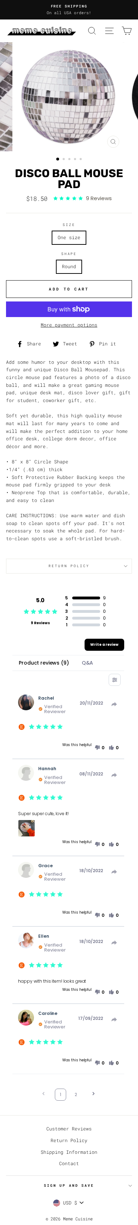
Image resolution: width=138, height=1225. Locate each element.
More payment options (69, 325)
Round (69, 266)
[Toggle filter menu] (115, 680)
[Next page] (93, 1094)
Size (69, 224)
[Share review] (114, 704)
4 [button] (75, 160)
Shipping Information (69, 1152)
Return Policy (69, 1140)
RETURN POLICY (68, 566)
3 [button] (70, 160)
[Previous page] (43, 1094)
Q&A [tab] (87, 662)
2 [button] (64, 160)
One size (69, 237)
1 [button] (58, 159)
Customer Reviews (69, 1128)
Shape (69, 254)
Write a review (104, 644)
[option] (69, 10)
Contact (69, 1163)
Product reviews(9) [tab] (44, 662)
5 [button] (81, 160)
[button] (99, 748)
